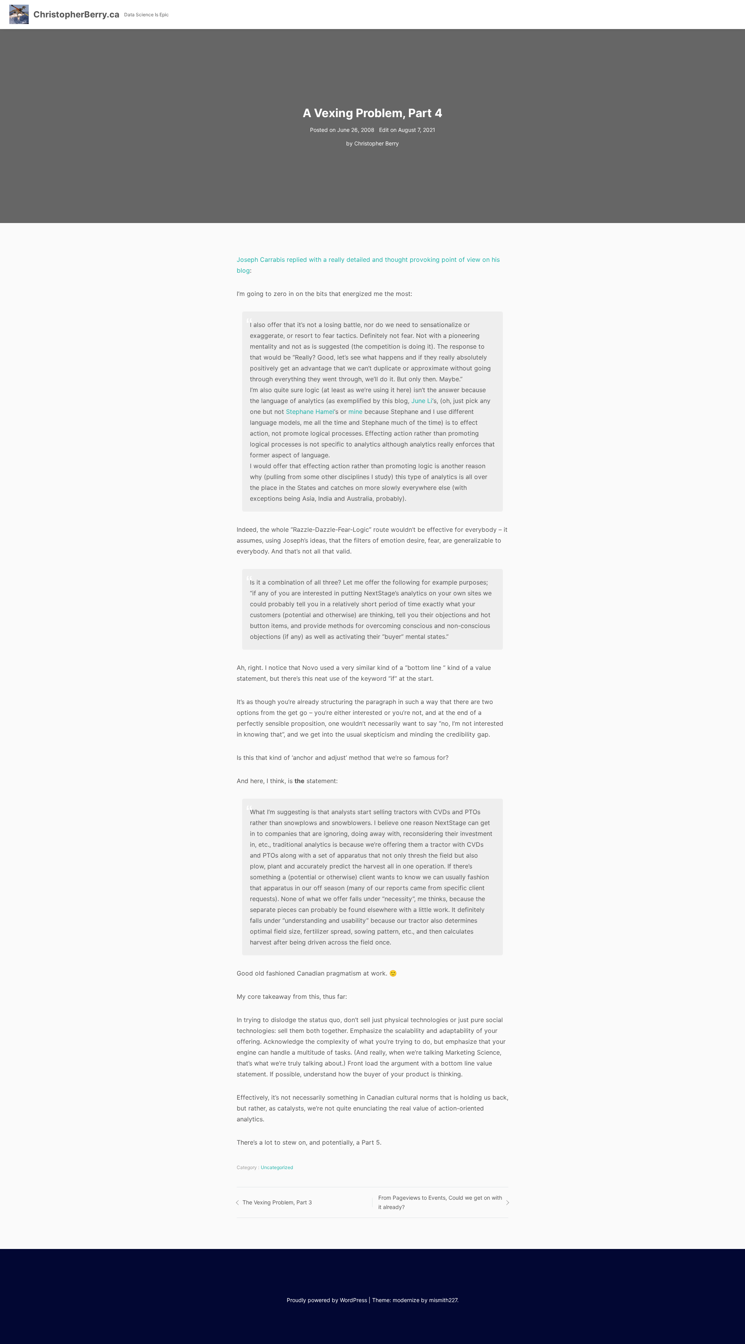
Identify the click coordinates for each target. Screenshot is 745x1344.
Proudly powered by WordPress (327, 1300)
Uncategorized (277, 1167)
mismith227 (443, 1300)
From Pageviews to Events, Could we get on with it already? (440, 1202)
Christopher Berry (376, 143)
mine (355, 411)
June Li (421, 401)
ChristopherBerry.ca (76, 14)
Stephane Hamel (310, 411)
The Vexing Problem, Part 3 (277, 1202)
